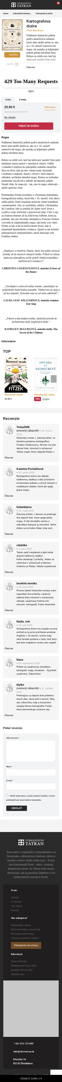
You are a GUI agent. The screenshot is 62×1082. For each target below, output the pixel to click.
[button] (7, 5)
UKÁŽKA (13, 54)
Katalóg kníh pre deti (22, 970)
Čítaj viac (31, 67)
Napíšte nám (17, 974)
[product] (16, 375)
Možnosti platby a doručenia (25, 929)
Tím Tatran (16, 906)
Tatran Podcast (19, 961)
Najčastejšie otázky (21, 925)
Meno (9, 767)
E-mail (9, 781)
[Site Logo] (21, 4)
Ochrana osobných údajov (24, 938)
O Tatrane (16, 901)
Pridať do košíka (29, 126)
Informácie (8, 341)
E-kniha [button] (22, 100)
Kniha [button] (8, 100)
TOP (7, 351)
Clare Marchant (34, 30)
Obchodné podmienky (22, 933)
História (15, 897)
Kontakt (15, 910)
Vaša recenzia (12, 738)
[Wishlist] (49, 4)
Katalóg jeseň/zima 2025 (24, 965)
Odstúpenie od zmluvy (26, 945)
